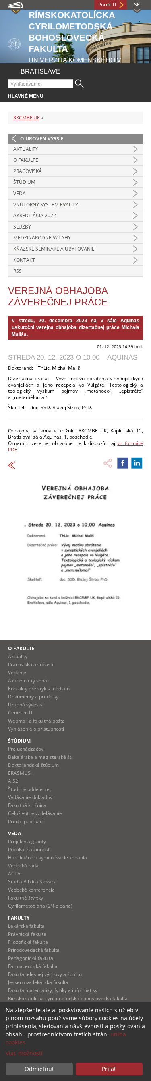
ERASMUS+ (20, 773)
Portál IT (107, 4)
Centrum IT (20, 712)
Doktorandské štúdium (33, 765)
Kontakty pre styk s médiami (39, 688)
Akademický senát (28, 680)
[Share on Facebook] (123, 463)
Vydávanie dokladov (30, 797)
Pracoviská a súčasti (30, 664)
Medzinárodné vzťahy (42, 237)
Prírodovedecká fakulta (34, 950)
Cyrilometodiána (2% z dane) (40, 905)
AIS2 (13, 781)
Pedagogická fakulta (30, 958)
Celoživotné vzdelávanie (35, 813)
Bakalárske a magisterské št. (40, 757)
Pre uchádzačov (25, 748)
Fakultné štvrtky (25, 897)
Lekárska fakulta (26, 925)
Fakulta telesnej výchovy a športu (45, 974)
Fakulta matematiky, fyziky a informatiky (52, 990)
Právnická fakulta (27, 934)
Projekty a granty (27, 841)
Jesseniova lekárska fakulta (38, 982)
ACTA (14, 873)
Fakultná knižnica (27, 805)
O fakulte (25, 159)
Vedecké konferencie (31, 889)
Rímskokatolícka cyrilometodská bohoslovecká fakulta (68, 998)
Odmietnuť (39, 1069)
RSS (17, 271)
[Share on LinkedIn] (137, 463)
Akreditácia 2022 (34, 215)
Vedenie (17, 672)
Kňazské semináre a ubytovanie (54, 248)
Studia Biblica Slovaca (32, 881)
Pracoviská (27, 171)
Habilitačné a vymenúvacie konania (47, 857)
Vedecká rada (23, 865)
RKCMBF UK (26, 117)
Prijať (109, 1069)
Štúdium (24, 182)
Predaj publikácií (26, 821)
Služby (22, 226)
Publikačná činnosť (29, 849)
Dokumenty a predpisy (33, 696)
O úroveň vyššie (42, 138)
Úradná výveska (26, 704)
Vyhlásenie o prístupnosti (36, 728)
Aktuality (25, 149)
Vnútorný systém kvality (45, 204)
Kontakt (24, 260)
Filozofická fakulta (28, 942)
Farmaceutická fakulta (33, 966)
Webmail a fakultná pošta (36, 720)
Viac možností (24, 1053)
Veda (19, 193)
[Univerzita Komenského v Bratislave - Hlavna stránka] (14, 42)
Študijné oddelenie (29, 789)
